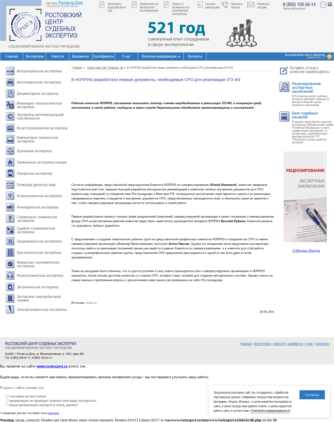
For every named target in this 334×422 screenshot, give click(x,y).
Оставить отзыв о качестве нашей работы (309, 70)
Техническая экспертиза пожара (42, 162)
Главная (11, 56)
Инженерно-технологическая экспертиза (39, 105)
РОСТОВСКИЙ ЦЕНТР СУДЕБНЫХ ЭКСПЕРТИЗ (63, 24)
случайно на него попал (27, 396)
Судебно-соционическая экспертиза (36, 230)
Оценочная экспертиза (34, 151)
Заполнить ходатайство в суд (116, 6)
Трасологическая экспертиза (39, 252)
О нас (126, 56)
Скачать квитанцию (212, 5)
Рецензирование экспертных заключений (306, 87)
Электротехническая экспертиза (42, 309)
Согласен (312, 395)
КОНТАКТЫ (322, 344)
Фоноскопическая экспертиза (40, 275)
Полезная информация (159, 56)
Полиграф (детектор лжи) (36, 185)
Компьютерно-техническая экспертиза (37, 139)
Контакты (195, 56)
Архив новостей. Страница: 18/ (105, 67)
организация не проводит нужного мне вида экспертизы (52, 400)
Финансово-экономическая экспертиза (38, 264)
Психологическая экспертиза (39, 196)
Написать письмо (263, 5)
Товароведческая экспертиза (39, 241)
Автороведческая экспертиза (39, 71)
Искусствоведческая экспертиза (42, 128)
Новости (57, 56)
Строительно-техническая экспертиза (37, 219)
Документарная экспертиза (37, 93)
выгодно (53, 413)
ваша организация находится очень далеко (43, 405)
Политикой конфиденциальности (270, 410)
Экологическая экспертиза (37, 287)
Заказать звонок (237, 5)
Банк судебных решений (305, 115)
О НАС (309, 344)
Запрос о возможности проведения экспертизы (180, 8)
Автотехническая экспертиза (39, 82)
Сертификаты (103, 56)
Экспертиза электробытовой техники (39, 298)
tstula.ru (91, 302)
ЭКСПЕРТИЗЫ (262, 344)
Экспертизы (34, 56)
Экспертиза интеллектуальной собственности (40, 116)
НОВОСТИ (279, 344)
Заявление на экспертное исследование (149, 6)
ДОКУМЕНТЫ (295, 344)
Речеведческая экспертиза (38, 207)
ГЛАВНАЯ (245, 344)
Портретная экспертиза (34, 173)
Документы (80, 56)
